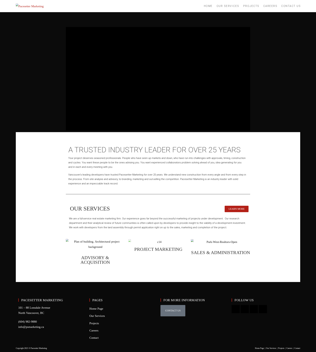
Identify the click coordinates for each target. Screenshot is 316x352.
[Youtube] (236, 309)
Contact (94, 337)
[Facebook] (254, 309)
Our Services (97, 315)
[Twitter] (263, 309)
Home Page (96, 308)
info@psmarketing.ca (31, 327)
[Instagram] (245, 309)
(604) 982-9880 (27, 321)
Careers (93, 330)
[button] (172, 310)
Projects (94, 323)
